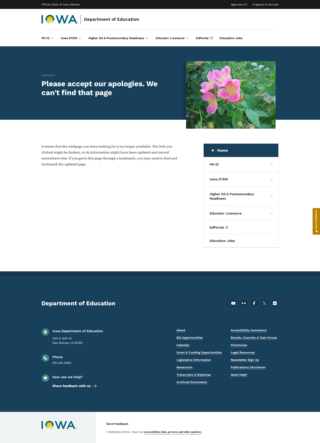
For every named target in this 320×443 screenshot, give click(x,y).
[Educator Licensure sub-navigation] (187, 38)
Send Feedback (117, 424)
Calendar (182, 345)
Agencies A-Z (239, 4)
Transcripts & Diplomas (193, 374)
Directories (239, 345)
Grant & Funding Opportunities (199, 352)
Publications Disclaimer (248, 367)
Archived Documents (191, 382)
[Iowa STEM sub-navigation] (80, 38)
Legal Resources (243, 352)
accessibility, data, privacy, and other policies (172, 432)
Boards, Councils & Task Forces (254, 337)
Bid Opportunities (189, 337)
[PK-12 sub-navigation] (52, 38)
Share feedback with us (71, 386)
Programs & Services (266, 4)
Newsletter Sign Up (245, 360)
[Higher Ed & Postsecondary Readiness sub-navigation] (147, 38)
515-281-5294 (61, 363)
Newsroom (184, 367)
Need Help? (239, 374)
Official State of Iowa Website (60, 4)
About (180, 330)
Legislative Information (193, 360)
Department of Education (111, 19)
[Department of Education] (60, 19)
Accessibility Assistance (249, 330)
